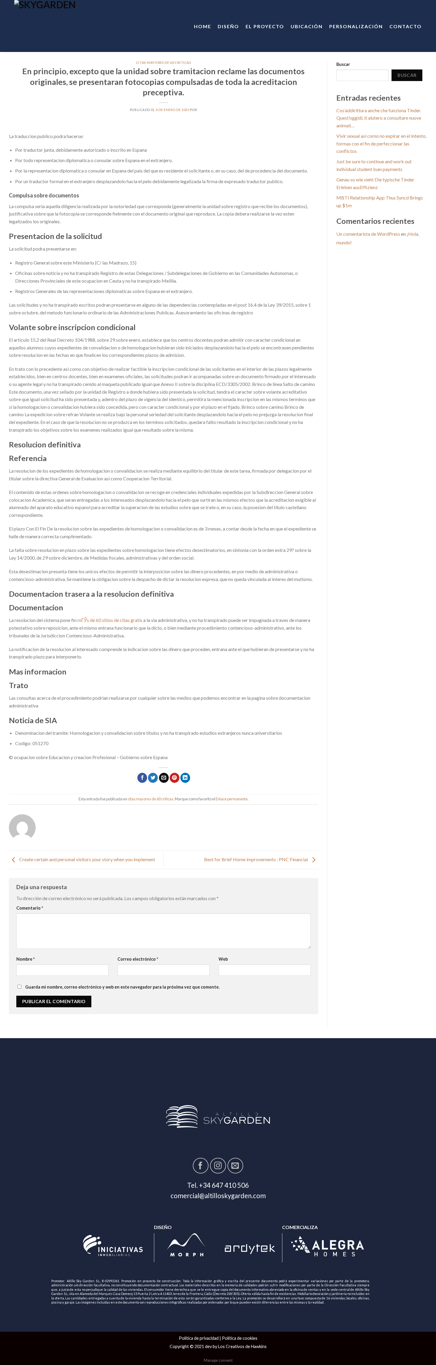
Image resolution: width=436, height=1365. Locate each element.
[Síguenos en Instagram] (218, 1166)
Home (202, 26)
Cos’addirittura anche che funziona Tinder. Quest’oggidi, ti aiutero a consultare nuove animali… (378, 117)
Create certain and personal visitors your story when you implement (86, 859)
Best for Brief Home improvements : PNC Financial (256, 859)
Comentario (29, 907)
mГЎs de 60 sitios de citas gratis (109, 620)
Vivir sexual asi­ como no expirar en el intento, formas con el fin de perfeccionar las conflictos (381, 143)
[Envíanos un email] (235, 1166)
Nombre (25, 959)
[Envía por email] (164, 778)
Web (223, 959)
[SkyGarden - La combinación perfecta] (63, 26)
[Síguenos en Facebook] (201, 1166)
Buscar (343, 64)
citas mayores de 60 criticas (163, 62)
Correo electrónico (137, 959)
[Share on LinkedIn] (185, 778)
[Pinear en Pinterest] (174, 778)
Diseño (228, 26)
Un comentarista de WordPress (368, 234)
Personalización (356, 26)
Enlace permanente (232, 798)
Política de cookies (239, 1338)
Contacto (405, 26)
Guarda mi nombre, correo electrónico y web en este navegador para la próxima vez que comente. (122, 986)
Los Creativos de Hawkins (242, 1346)
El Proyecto (265, 26)
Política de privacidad (199, 1338)
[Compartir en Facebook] (142, 778)
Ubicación (307, 26)
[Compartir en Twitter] (153, 778)
